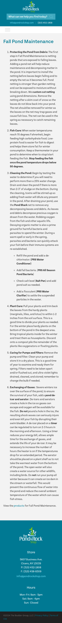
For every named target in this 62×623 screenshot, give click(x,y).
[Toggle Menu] (7, 29)
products (19, 505)
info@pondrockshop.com (22, 23)
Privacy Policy (41, 615)
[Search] (51, 17)
